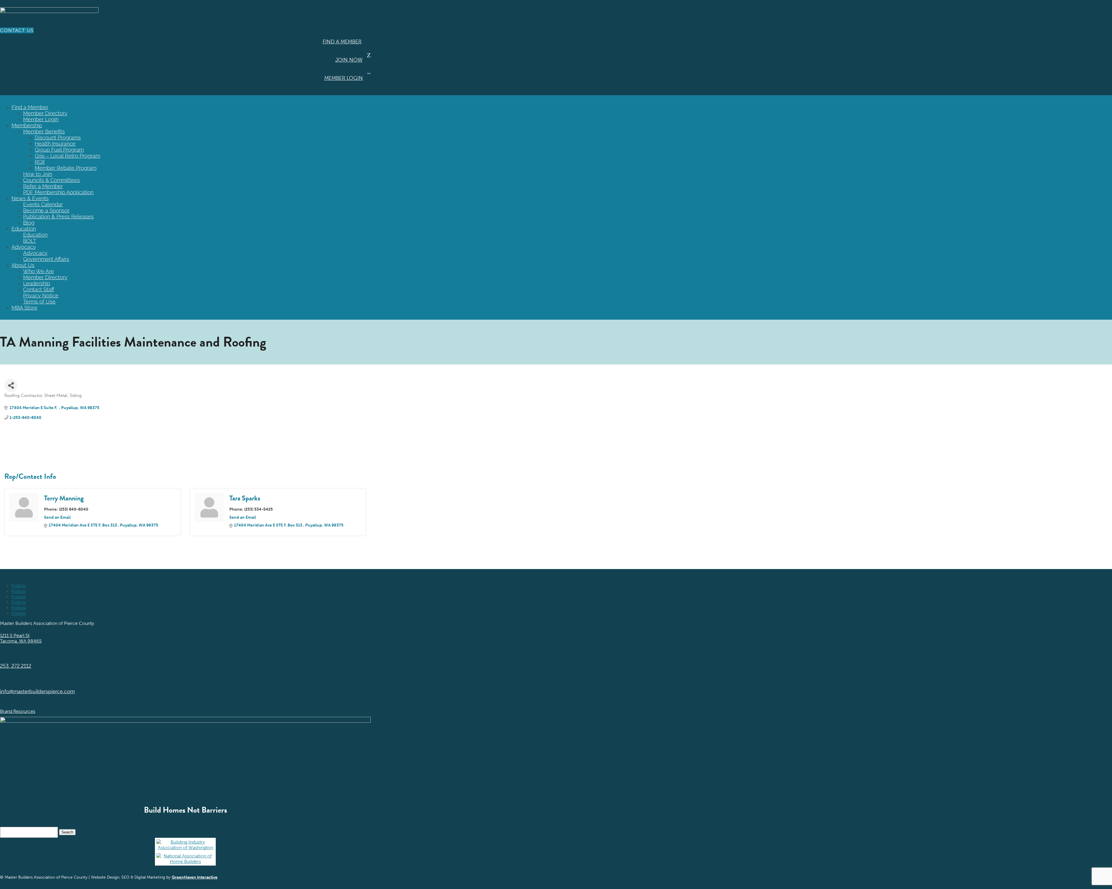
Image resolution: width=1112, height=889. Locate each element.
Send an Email (57, 517)
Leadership (36, 283)
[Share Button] (10, 385)
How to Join (37, 174)
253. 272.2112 (15, 666)
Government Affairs (46, 259)
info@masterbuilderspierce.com (37, 691)
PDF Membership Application (58, 192)
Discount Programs (58, 138)
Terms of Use (39, 302)
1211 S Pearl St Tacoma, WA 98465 (21, 638)
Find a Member (342, 41)
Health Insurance (55, 144)
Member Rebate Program (65, 168)
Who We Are (38, 271)
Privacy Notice (40, 295)
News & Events (30, 198)
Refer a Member (43, 186)
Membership (27, 125)
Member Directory (45, 113)
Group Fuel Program (59, 150)
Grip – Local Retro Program (67, 156)
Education (24, 229)
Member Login (343, 78)
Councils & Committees (51, 180)
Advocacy (24, 247)
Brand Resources (17, 711)
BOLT (29, 241)
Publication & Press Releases (58, 216)
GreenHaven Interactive (194, 877)
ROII (40, 162)
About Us (23, 265)
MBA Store (24, 308)
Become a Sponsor (46, 210)
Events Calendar (43, 204)
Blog (28, 223)
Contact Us (17, 30)
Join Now (349, 60)
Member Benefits (44, 131)
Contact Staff (38, 289)
